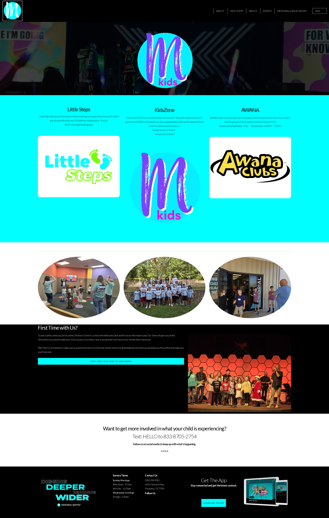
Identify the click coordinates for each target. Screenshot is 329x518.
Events (267, 11)
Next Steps (236, 11)
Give (317, 11)
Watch (253, 11)
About (220, 11)
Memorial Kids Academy (292, 11)
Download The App (213, 503)
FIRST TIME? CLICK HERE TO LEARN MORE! (111, 361)
